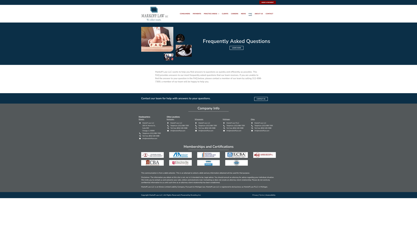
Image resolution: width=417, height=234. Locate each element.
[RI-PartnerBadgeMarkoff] (236, 161)
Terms (261, 195)
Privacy (255, 195)
